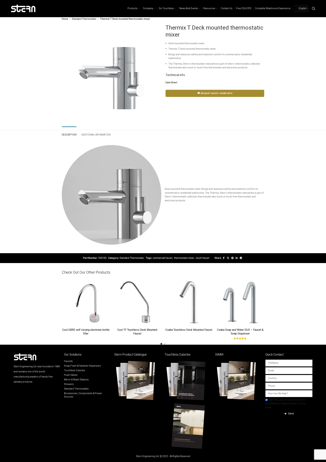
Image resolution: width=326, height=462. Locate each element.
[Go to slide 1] (161, 344)
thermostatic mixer (184, 258)
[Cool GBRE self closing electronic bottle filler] (86, 302)
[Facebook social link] (224, 258)
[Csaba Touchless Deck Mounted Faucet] (189, 302)
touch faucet (202, 258)
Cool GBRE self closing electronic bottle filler (86, 332)
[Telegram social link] (241, 258)
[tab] (69, 134)
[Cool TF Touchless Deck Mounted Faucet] (137, 302)
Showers (69, 384)
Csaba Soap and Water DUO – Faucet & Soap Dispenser (240, 332)
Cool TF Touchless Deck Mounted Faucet (137, 332)
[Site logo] (23, 8)
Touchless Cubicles (74, 370)
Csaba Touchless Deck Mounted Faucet (188, 330)
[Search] (313, 8)
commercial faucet (162, 258)
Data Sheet (171, 82)
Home (65, 19)
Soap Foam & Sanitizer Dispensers (82, 366)
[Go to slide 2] (165, 344)
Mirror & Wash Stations (76, 379)
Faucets (68, 361)
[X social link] (228, 258)
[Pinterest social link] (232, 258)
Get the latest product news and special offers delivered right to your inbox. (285, 403)
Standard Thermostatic (84, 19)
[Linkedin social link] (237, 258)
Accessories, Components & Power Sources (83, 395)
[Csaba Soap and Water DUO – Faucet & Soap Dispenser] (240, 302)
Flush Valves (70, 375)
